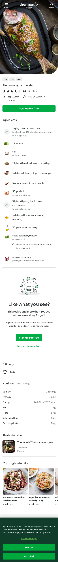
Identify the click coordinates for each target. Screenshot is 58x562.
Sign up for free (29, 108)
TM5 (19, 79)
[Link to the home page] (29, 5)
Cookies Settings (29, 538)
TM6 (12, 79)
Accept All (29, 556)
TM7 (5, 79)
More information (29, 346)
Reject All (29, 547)
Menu (6, 8)
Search (51, 8)
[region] (29, 540)
